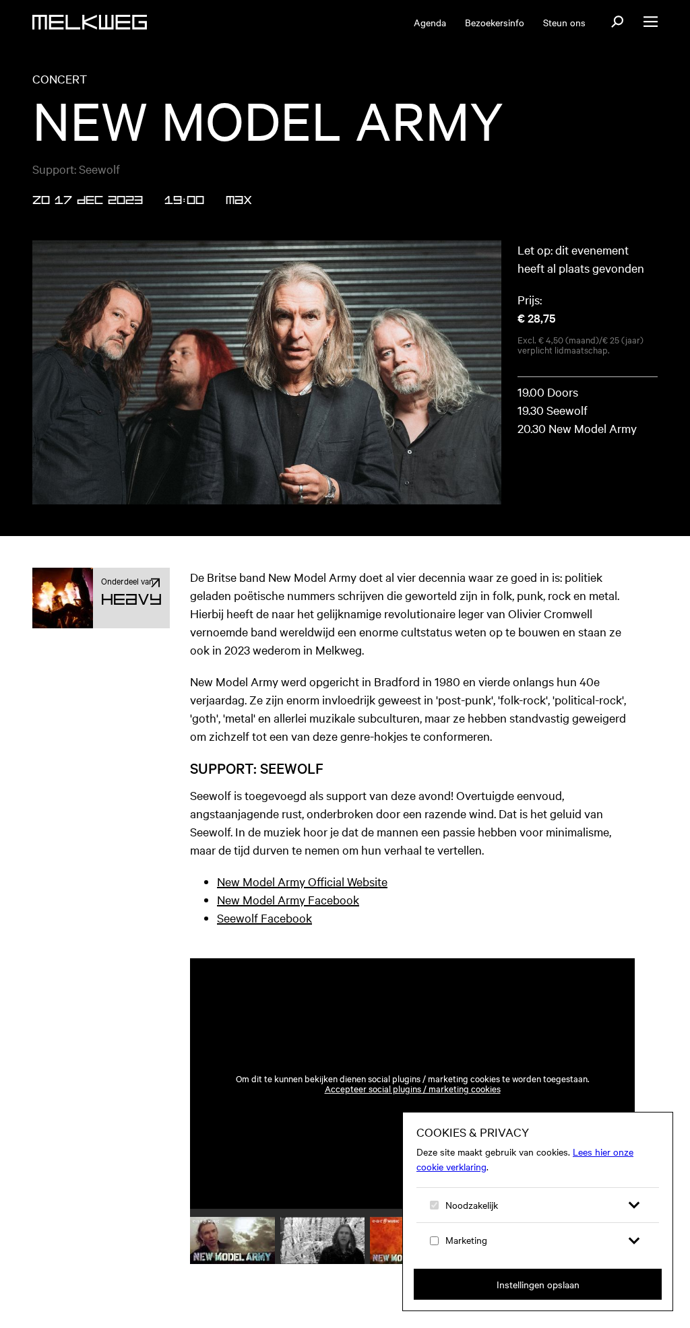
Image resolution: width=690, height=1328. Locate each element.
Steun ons (564, 22)
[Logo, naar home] (89, 22)
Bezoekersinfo (494, 22)
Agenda (430, 22)
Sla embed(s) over (564, 923)
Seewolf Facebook (264, 917)
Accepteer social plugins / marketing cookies (413, 1089)
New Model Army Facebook (288, 899)
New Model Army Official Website (302, 881)
